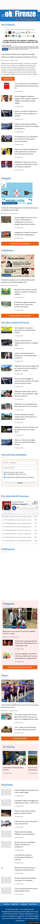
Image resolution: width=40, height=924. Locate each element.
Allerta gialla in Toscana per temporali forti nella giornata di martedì (25, 330)
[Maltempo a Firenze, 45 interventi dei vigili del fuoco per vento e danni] (6, 429)
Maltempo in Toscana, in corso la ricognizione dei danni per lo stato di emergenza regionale (26, 164)
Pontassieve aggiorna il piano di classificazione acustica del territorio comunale (25, 304)
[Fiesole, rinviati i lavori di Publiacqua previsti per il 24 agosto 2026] (6, 342)
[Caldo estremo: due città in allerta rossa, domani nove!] (6, 823)
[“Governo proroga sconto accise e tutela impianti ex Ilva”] (6, 890)
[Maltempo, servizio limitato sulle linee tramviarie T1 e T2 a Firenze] (6, 406)
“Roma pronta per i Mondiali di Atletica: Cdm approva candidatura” (24, 844)
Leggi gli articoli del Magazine (20, 667)
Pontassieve (6, 275)
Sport (4, 700)
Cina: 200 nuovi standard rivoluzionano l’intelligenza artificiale (23, 857)
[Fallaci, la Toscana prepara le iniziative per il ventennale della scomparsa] (6, 355)
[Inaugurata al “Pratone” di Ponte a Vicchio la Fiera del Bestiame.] (6, 234)
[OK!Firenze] (20, 15)
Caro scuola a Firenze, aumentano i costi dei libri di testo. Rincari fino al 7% (26, 86)
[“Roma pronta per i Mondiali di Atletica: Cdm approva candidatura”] (6, 844)
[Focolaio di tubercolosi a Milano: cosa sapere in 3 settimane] (6, 880)
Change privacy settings (33, 922)
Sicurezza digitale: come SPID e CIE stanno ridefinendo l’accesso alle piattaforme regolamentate (26, 656)
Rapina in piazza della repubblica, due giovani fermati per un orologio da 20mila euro (26, 126)
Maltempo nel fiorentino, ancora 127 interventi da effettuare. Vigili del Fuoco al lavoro (26, 393)
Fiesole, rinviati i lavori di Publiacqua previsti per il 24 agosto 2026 (26, 343)
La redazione (23, 904)
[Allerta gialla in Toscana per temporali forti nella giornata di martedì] (6, 330)
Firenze (5, 49)
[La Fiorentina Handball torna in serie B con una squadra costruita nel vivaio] (20, 691)
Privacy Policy (33, 904)
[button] (38, 15)
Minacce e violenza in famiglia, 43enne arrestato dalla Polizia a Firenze (25, 442)
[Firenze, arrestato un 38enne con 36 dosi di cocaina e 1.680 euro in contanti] (6, 113)
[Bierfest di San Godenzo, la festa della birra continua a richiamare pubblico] (6, 291)
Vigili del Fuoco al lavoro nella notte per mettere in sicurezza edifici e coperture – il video (26, 368)
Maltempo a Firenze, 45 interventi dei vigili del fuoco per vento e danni (26, 429)
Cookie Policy (15, 904)
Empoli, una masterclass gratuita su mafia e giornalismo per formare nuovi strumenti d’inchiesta (26, 151)
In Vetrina (9, 746)
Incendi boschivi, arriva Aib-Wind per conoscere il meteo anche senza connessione (25, 139)
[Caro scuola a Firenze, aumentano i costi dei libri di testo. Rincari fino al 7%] (6, 85)
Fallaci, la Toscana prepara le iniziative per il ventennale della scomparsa (25, 355)
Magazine (22, 626)
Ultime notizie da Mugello (20, 243)
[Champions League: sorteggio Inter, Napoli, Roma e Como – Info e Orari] (6, 802)
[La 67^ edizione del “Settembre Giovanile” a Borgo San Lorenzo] (6, 729)
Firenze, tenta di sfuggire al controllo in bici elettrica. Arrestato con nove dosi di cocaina (26, 381)
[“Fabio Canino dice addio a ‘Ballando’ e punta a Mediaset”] (6, 834)
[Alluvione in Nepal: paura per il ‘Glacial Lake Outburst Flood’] (6, 869)
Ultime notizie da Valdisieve (20, 315)
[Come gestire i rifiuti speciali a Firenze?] (14, 758)
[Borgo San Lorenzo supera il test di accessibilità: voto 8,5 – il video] (20, 618)
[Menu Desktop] (3, 15)
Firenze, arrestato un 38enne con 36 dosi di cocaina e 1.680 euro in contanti (25, 113)
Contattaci (7, 904)
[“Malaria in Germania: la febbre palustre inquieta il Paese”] (6, 813)
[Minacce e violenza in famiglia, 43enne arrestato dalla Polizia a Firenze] (6, 442)
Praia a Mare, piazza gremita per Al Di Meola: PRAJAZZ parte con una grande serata (26, 643)
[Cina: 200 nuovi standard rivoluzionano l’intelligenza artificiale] (6, 857)
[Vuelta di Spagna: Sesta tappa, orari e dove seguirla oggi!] (6, 792)
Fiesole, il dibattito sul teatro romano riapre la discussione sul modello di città (25, 417)
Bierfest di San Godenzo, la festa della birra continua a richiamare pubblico (25, 292)
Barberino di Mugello (10, 203)
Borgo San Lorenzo (10, 626)
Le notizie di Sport (20, 738)
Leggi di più (8, 79)
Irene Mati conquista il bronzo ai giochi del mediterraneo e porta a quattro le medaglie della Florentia (26, 717)
